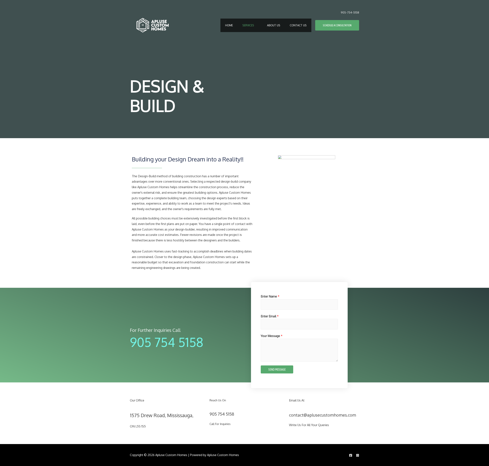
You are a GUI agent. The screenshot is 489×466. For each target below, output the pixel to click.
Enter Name (270, 296)
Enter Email (270, 316)
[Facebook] (350, 455)
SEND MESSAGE (277, 369)
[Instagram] (357, 455)
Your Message (272, 336)
